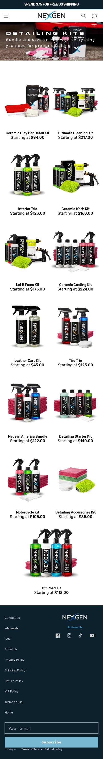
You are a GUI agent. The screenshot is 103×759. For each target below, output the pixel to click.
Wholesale (11, 628)
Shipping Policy (15, 670)
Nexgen (12, 749)
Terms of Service (31, 749)
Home (9, 712)
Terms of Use (14, 702)
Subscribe (52, 742)
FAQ (7, 639)
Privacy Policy (14, 660)
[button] (6, 16)
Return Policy (14, 681)
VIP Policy (11, 691)
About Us (11, 649)
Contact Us (12, 617)
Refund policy (53, 749)
